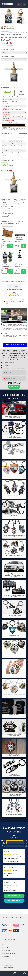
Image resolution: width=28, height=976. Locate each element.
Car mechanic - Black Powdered (14, 735)
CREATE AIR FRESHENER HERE (14, 345)
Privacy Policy (7, 950)
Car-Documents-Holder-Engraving (14, 417)
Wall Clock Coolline (14, 755)
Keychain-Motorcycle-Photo (14, 555)
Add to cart (14, 286)
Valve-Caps (14, 775)
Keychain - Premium (14, 456)
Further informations (13, 861)
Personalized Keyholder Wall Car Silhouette (14, 576)
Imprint (6, 945)
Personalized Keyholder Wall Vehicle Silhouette (14, 596)
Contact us (6, 956)
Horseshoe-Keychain (14, 675)
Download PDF (14, 386)
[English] (19, 4)
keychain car (14, 436)
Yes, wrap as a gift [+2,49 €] (19, 203)
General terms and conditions (11, 947)
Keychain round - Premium (14, 795)
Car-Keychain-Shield (14, 635)
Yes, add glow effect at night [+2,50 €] (7, 207)
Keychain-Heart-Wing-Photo (14, 655)
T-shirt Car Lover (14, 715)
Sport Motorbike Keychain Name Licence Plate (14, 536)
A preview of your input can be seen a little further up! (15, 281)
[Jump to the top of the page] (24, 973)
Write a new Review (14, 900)
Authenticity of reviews (9, 953)
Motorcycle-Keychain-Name (14, 495)
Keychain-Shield (14, 476)
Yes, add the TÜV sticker (9, 158)
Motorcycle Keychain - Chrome (14, 814)
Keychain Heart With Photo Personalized (14, 694)
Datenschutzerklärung (7, 967)
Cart (7, 972)
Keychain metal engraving (14, 615)
